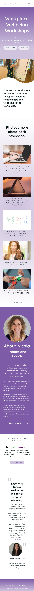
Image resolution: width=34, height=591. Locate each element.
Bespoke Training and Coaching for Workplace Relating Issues (17, 169)
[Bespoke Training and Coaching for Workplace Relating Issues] (17, 154)
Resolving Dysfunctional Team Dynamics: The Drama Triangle (17, 202)
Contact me (10, 48)
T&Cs (26, 588)
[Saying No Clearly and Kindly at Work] (17, 250)
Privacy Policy (18, 588)
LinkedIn (24, 48)
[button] (17, 539)
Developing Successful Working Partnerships (17, 292)
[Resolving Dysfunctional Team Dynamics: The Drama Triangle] (17, 187)
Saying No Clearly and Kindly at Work (17, 263)
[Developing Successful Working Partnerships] (17, 279)
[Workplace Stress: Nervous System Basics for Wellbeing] (17, 220)
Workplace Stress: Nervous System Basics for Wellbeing (17, 234)
